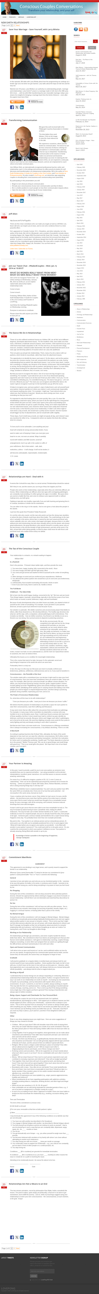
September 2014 (81, 237)
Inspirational (80, 331)
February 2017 (81, 203)
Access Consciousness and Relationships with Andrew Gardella (85, 52)
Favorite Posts (81, 328)
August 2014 (80, 240)
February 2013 (81, 282)
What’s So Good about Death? (84, 134)
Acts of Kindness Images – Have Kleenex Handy (85, 141)
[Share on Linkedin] (20, 106)
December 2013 (81, 262)
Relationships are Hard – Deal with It (26, 476)
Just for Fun (80, 334)
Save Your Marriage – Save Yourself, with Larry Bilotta (34, 29)
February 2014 (81, 257)
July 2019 (79, 181)
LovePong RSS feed (46, 1279)
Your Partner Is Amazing (20, 763)
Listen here (14, 248)
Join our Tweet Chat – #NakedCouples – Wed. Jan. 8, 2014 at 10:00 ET (33, 267)
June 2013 (80, 271)
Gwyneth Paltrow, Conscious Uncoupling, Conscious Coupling (85, 112)
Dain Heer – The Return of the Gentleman (84, 60)
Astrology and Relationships (85, 314)
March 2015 (80, 223)
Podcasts (12, 17)
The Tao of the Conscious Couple (24, 548)
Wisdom (79, 370)
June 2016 (80, 209)
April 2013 (79, 276)
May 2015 (79, 217)
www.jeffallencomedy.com (19, 245)
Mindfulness (80, 337)
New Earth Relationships (84, 342)
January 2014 (80, 259)
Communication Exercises (84, 323)
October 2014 (80, 234)
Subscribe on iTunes (25, 248)
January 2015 (80, 229)
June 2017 (80, 195)
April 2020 (79, 164)
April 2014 (79, 251)
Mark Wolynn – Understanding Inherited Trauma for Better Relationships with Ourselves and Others (87, 68)
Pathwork (79, 345)
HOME (4, 17)
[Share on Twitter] (16, 106)
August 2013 (80, 268)
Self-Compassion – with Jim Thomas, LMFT (86, 76)
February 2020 (81, 167)
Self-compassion (81, 359)
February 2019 (81, 187)
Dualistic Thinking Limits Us (83, 99)
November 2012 (81, 290)
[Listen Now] (17, 103)
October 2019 (80, 173)
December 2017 (81, 192)
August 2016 (80, 206)
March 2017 (80, 201)
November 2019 (81, 170)
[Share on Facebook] (11, 106)
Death (78, 326)
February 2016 (81, 212)
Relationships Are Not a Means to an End (28, 1184)
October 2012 (80, 293)
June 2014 (80, 245)
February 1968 (81, 299)
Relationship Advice (82, 356)
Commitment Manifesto (20, 857)
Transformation (80, 105)
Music (78, 340)
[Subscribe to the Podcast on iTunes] (35, 103)
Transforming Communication (23, 120)
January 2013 (80, 285)
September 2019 (81, 175)
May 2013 (79, 273)
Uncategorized (81, 368)
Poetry (79, 354)
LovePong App (31, 17)
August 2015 (80, 215)
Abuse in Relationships (83, 309)
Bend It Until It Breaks (82, 148)
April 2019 (79, 184)
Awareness (80, 317)
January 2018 (80, 189)
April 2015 (79, 220)
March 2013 (80, 279)
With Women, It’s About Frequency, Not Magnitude (87, 92)
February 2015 (81, 226)
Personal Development (83, 348)
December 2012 (81, 287)
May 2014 (79, 248)
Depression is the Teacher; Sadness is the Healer (86, 126)
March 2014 (80, 254)
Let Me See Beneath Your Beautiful (85, 120)
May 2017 (79, 198)
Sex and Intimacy (82, 362)
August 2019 (80, 178)
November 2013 (81, 265)
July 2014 (79, 243)
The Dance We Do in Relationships (25, 333)
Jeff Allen (13, 214)
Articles (21, 17)
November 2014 (81, 231)
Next (17, 25)
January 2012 (80, 296)
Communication (81, 320)
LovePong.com (39, 175)
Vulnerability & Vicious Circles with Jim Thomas (87, 84)
